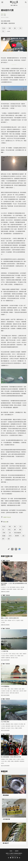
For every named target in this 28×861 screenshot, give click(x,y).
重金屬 (3, 535)
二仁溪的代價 (4, 651)
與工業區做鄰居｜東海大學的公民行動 (11, 757)
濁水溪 (3, 693)
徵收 (12, 689)
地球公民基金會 (17, 532)
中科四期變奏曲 (5, 686)
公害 (5, 15)
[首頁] (14, 2)
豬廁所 (24, 653)
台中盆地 (8, 728)
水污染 (3, 587)
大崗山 (9, 529)
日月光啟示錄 (6, 819)
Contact (13, 857)
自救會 (16, 724)
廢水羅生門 (6, 843)
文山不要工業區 (5, 721)
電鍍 (19, 655)
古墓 (12, 726)
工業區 (3, 532)
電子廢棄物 (12, 587)
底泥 (17, 657)
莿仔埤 (21, 691)
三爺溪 (3, 655)
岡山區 (9, 517)
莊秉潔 (20, 728)
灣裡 (10, 28)
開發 (14, 691)
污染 (10, 653)
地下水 (14, 620)
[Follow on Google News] (19, 549)
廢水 (15, 28)
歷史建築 (8, 726)
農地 (3, 538)
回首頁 (11, 851)
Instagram (15, 857)
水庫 (23, 535)
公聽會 (10, 759)
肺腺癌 (3, 759)
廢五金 (18, 587)
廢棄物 (3, 657)
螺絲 (20, 529)
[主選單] (2, 2)
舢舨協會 (8, 657)
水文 (2, 15)
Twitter (17, 857)
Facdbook (8, 857)
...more (8, 31)
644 (6, 522)
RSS (19, 857)
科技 (3, 763)
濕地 (3, 620)
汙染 (20, 28)
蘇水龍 (12, 657)
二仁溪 (7, 587)
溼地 (6, 620)
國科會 (17, 693)
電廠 (17, 728)
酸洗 (22, 589)
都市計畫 (12, 693)
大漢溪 (3, 622)
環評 (25, 691)
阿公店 (3, 28)
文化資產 (21, 724)
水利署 (7, 691)
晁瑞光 (7, 655)
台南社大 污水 (13, 655)
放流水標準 (9, 589)
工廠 (10, 532)
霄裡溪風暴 (6, 795)
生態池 (18, 620)
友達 (20, 689)
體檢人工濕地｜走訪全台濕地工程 (10, 618)
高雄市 (5, 517)
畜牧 (15, 529)
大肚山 (12, 728)
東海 (14, 759)
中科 (3, 689)
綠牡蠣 (22, 587)
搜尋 (25, 2)
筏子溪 (22, 726)
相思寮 (16, 689)
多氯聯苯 (4, 589)
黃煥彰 (14, 589)
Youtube (10, 857)
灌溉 (9, 538)
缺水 (6, 689)
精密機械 (8, 724)
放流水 (10, 535)
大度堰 (3, 691)
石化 (11, 691)
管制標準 (17, 535)
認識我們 (16, 851)
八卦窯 (3, 726)
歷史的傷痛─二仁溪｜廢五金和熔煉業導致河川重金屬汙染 (14, 584)
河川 (3, 31)
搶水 (9, 689)
